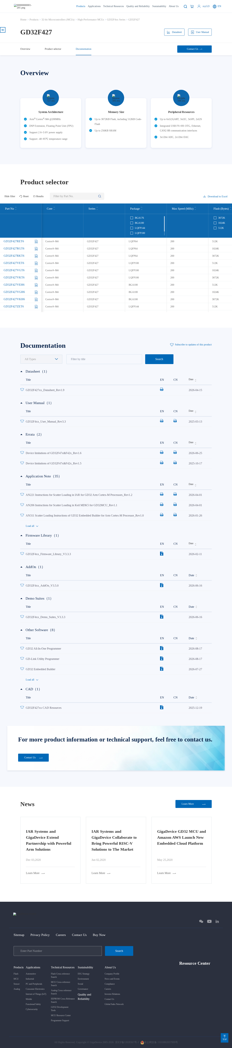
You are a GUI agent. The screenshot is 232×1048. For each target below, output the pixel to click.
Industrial (30, 979)
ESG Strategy (84, 974)
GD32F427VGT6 (14, 270)
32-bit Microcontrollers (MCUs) (58, 19)
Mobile (29, 999)
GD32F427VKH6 (14, 299)
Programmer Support (60, 1020)
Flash (16, 974)
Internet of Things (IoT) (36, 994)
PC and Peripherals (34, 984)
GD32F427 (134, 19)
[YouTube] (209, 921)
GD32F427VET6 (14, 262)
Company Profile (112, 974)
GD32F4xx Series (116, 19)
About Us (174, 6)
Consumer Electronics (35, 989)
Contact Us (79, 935)
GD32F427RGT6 (14, 248)
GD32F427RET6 (14, 241)
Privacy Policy (40, 935)
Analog (17, 989)
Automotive (31, 974)
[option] (50, 120)
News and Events (112, 979)
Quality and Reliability (138, 6)
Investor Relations (112, 994)
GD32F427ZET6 (14, 306)
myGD (206, 6)
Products (80, 6)
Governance (83, 989)
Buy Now (99, 935)
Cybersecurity (32, 1009)
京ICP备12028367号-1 (127, 1042)
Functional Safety (33, 1004)
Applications (94, 6)
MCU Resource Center (61, 1015)
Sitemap (19, 935)
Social (80, 984)
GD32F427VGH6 (14, 291)
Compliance (110, 984)
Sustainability (159, 6)
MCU (16, 979)
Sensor (17, 984)
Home (23, 19)
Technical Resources (113, 6)
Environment (83, 979)
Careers (61, 935)
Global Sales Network (114, 1004)
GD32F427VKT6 (14, 277)
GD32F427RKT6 (14, 255)
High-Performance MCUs (91, 19)
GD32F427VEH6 (14, 284)
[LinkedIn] (217, 921)
